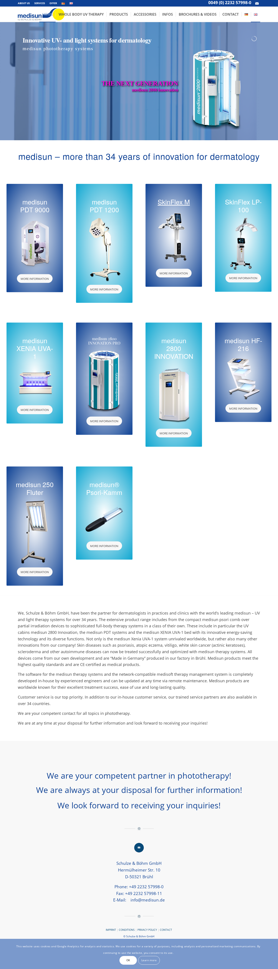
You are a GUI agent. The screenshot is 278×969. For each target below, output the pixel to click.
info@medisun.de (148, 900)
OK (128, 960)
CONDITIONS (127, 930)
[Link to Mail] (257, 3)
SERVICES (39, 3)
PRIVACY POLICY (147, 930)
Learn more (149, 960)
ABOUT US (24, 3)
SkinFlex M (174, 201)
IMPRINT (111, 930)
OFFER (53, 3)
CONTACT (165, 930)
